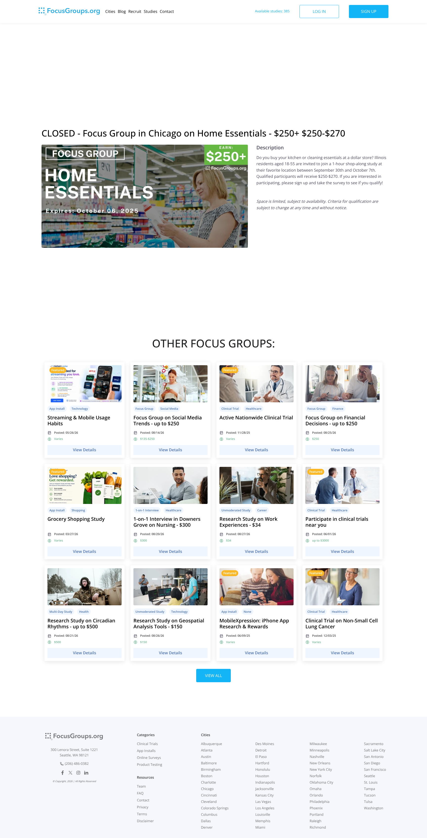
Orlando (316, 795)
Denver (207, 827)
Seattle (369, 776)
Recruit (134, 11)
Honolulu (262, 769)
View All (213, 675)
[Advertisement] (213, 62)
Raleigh (315, 821)
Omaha (315, 789)
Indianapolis (265, 782)
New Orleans (320, 763)
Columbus (209, 814)
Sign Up (368, 11)
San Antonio (374, 756)
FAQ (140, 793)
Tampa (369, 789)
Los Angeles (264, 808)
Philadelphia (319, 801)
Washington (373, 808)
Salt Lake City (374, 750)
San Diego (372, 763)
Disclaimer (145, 821)
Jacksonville (264, 789)
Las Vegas (263, 801)
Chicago (207, 789)
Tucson (370, 795)
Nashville (317, 756)
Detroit (261, 750)
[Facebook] (62, 772)
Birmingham (211, 769)
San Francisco (375, 769)
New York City (321, 769)
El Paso (261, 756)
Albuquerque (211, 744)
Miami (260, 827)
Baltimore (209, 763)
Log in (319, 11)
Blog (122, 11)
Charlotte (208, 782)
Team (141, 786)
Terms (142, 814)
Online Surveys (149, 757)
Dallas (206, 821)
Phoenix (316, 808)
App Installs (146, 750)
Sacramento (373, 744)
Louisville (262, 814)
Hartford (262, 763)
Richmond (318, 827)
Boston (206, 776)
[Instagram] (78, 772)
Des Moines (264, 744)
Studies (150, 11)
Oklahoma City (321, 782)
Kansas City (264, 795)
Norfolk (316, 776)
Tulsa (368, 801)
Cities (110, 11)
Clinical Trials (147, 744)
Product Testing (149, 764)
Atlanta (207, 750)
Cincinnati (209, 795)
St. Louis (371, 782)
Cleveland (209, 801)
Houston (262, 776)
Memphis (262, 821)
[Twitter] (70, 772)
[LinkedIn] (86, 772)
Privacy (142, 807)
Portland (316, 814)
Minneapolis (319, 750)
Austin (206, 756)
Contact (167, 11)
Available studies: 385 (272, 11)
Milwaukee (318, 744)
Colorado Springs (215, 808)
